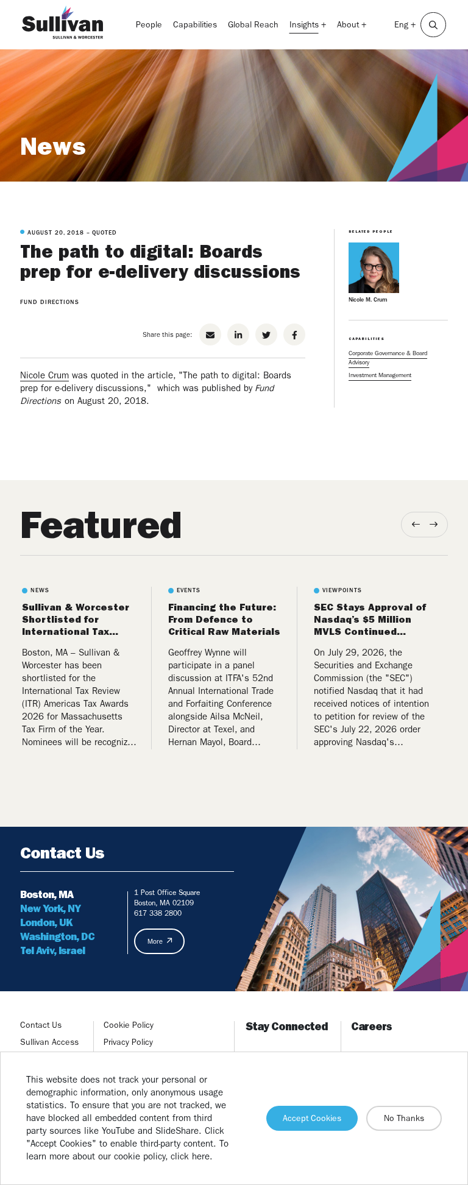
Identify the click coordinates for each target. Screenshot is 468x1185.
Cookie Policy (129, 1025)
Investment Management (380, 375)
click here (190, 1156)
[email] (210, 334)
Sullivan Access (49, 1042)
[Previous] (416, 524)
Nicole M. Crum (368, 299)
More (155, 942)
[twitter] (266, 334)
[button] (433, 25)
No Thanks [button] (404, 1118)
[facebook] (294, 334)
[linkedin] (238, 334)
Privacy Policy (128, 1042)
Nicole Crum (44, 375)
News (53, 146)
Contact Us (41, 1025)
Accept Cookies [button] (312, 1118)
